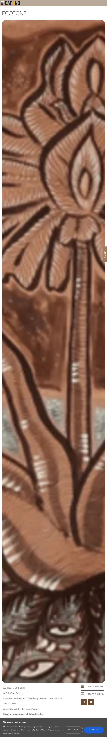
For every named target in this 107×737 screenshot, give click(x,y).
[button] (84, 702)
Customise (73, 730)
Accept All (94, 730)
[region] (53, 727)
